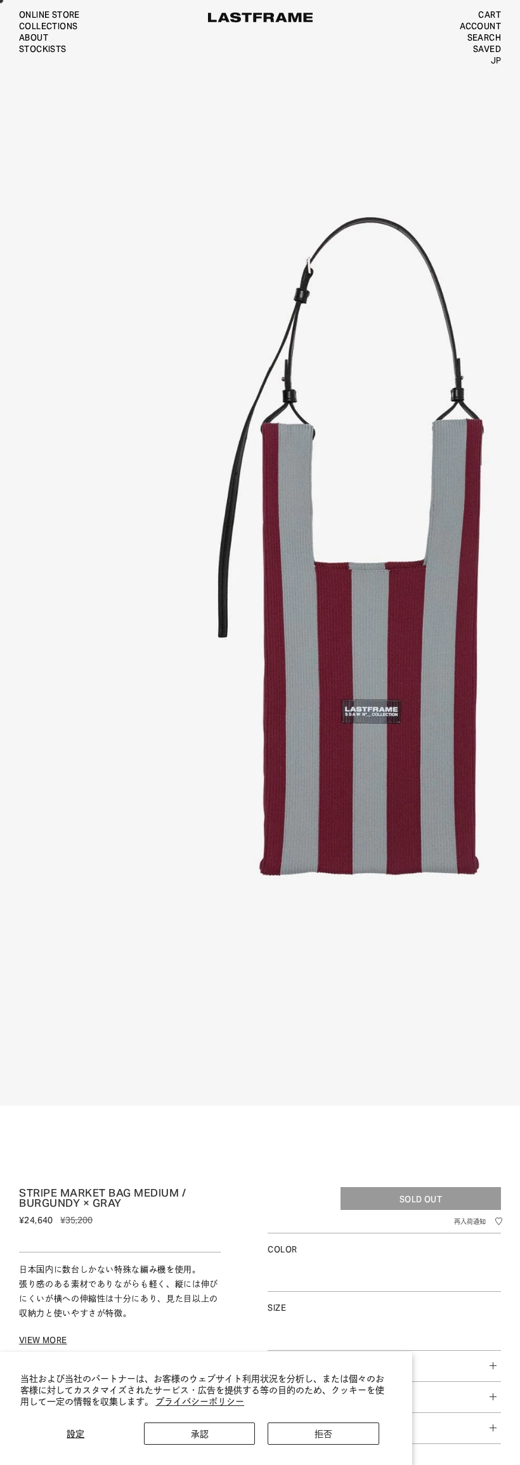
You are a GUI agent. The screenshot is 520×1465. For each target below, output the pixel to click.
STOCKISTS (43, 48)
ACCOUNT (480, 25)
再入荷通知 (470, 1224)
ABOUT (33, 36)
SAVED (487, 48)
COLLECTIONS (48, 25)
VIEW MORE (43, 1343)
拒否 (323, 1433)
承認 (200, 1433)
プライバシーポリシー (199, 1400)
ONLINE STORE (49, 14)
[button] (498, 1223)
